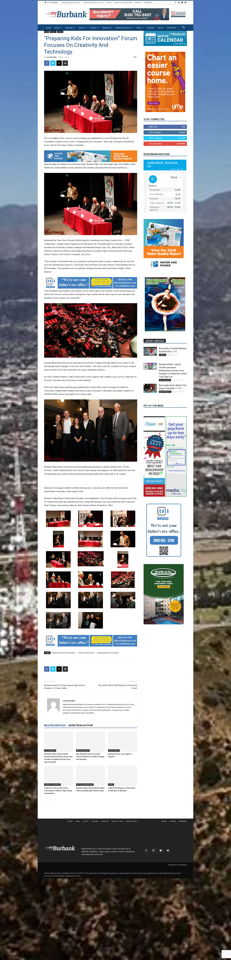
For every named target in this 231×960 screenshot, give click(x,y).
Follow (182, 124)
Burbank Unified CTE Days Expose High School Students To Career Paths (64, 686)
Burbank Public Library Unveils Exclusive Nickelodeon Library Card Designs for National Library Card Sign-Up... (173, 340)
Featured (106, 27)
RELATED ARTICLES (55, 725)
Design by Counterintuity (177, 865)
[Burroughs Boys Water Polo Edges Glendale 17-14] (150, 357)
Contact (109, 2)
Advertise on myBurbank (123, 2)
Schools (93, 27)
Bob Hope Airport (83, 750)
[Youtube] (185, 2)
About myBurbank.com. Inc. (94, 2)
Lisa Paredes (52, 57)
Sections (53, 32)
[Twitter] (182, 2)
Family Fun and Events (52, 784)
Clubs (138, 27)
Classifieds (171, 27)
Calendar (138, 2)
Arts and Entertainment (85, 784)
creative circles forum (86, 653)
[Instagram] (178, 2)
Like (183, 119)
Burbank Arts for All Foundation (63, 653)
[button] (183, 28)
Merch (160, 27)
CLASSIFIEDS (148, 2)
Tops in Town (117, 821)
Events (111, 784)
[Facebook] (175, 2)
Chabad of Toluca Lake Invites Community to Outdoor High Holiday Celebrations (58, 790)
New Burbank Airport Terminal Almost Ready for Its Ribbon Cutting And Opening (90, 756)
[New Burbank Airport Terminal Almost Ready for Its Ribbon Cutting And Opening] (90, 742)
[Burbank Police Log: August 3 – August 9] (122, 742)
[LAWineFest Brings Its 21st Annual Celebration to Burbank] (122, 776)
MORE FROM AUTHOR (81, 725)
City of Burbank (50, 750)
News (57, 27)
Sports (81, 27)
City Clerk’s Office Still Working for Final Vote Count (117, 686)
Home (48, 27)
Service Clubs (131, 821)
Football (162, 324)
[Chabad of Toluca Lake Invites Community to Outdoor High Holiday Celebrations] (58, 776)
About (164, 821)
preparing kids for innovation (108, 653)
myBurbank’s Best (123, 27)
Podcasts (150, 27)
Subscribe (181, 136)
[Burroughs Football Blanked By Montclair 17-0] (150, 320)
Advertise (183, 821)
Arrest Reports (114, 750)
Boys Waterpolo (165, 361)
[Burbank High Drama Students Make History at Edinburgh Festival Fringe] (90, 776)
